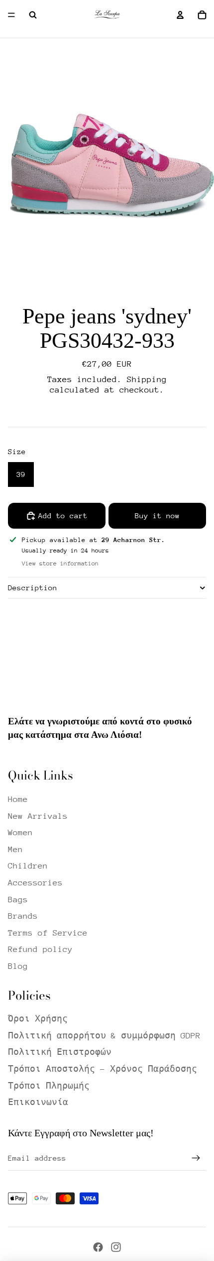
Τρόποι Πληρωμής (49, 1086)
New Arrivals (38, 816)
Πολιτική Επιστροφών (59, 1052)
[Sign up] (196, 1158)
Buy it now (157, 515)
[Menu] (11, 14)
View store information (60, 563)
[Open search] (33, 15)
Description (32, 587)
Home (18, 799)
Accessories (35, 882)
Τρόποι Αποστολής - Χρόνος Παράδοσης (102, 1069)
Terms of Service (48, 933)
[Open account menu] (180, 15)
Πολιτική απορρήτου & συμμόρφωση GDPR (104, 1035)
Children (28, 865)
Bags (18, 899)
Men (15, 849)
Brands (23, 916)
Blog (18, 966)
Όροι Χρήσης (38, 1019)
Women (20, 832)
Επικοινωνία (38, 1102)
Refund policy (40, 949)
